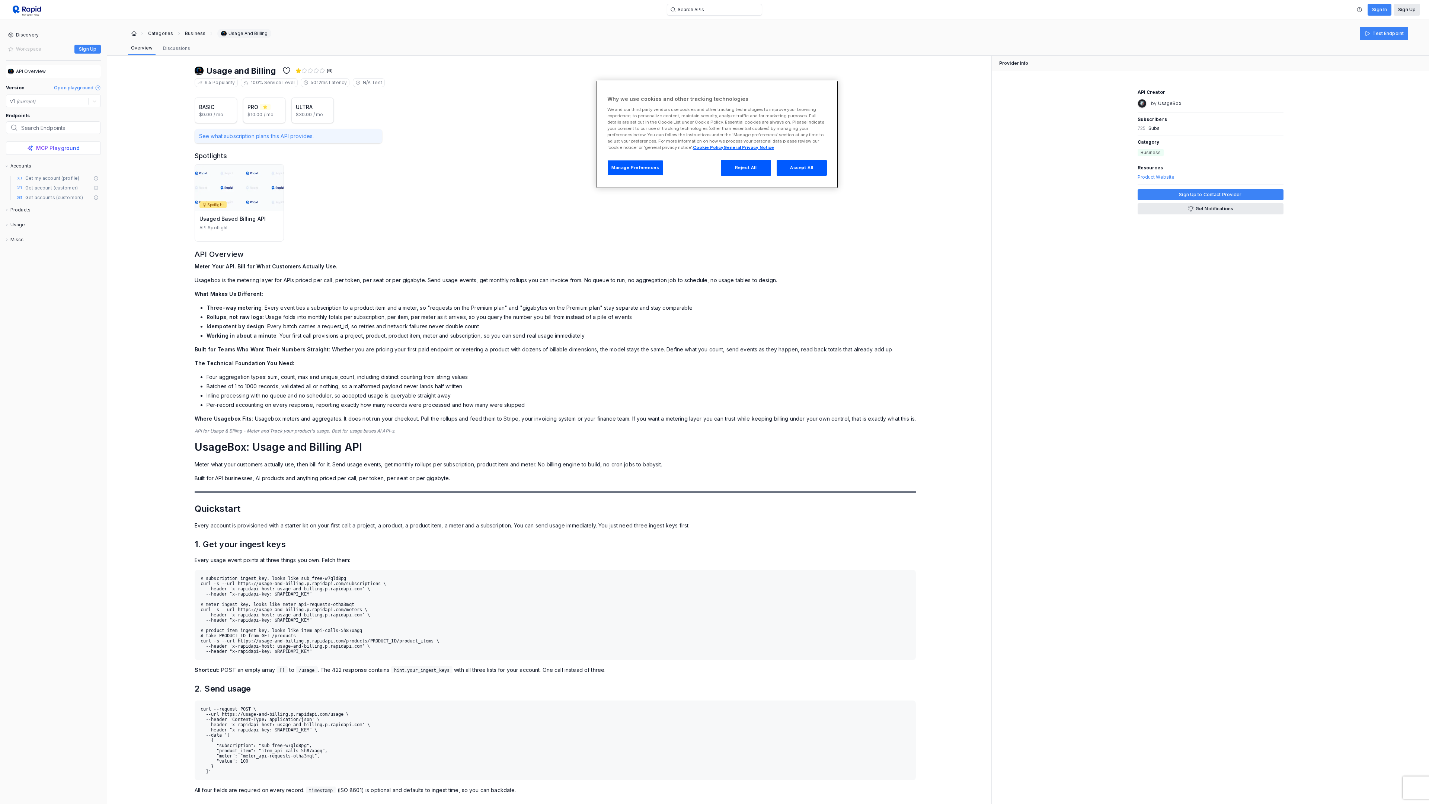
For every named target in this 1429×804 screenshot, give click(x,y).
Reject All (746, 167)
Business (195, 33)
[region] (717, 134)
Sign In (1379, 9)
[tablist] (160, 48)
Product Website (1156, 177)
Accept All (801, 167)
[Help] (1359, 10)
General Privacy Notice (748, 147)
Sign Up (1407, 9)
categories (160, 33)
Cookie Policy (708, 147)
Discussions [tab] (176, 48)
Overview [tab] (142, 48)
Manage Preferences (635, 167)
